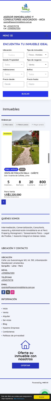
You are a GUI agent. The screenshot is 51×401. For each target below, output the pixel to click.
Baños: (30, 69)
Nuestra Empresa (11, 328)
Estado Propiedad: (11, 60)
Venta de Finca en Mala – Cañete (21, 173)
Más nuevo (9, 125)
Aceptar (41, 397)
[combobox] (37, 55)
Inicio (5, 308)
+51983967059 (13, 28)
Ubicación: (7, 50)
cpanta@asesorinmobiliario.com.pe (17, 22)
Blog (5, 324)
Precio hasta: (33, 79)
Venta (5, 312)
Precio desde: (9, 79)
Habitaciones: (9, 69)
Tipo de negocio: (34, 60)
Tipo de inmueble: (35, 50)
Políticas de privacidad (13, 335)
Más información (19, 398)
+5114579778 (13, 26)
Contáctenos (8, 331)
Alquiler (6, 316)
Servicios (7, 320)
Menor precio (23, 125)
